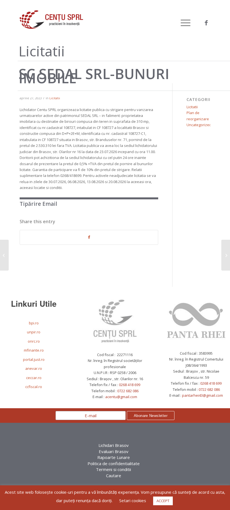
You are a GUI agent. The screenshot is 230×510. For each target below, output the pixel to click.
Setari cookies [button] (132, 500)
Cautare (113, 475)
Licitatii (54, 98)
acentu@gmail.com (121, 396)
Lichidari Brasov (113, 445)
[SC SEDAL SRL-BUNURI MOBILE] (225, 255)
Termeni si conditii (113, 469)
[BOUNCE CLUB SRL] (4, 255)
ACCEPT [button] (163, 500)
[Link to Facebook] (206, 23)
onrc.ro (34, 341)
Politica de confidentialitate (114, 463)
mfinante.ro (34, 350)
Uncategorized (199, 124)
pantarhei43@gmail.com (202, 395)
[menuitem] (182, 22)
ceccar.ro (34, 377)
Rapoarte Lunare (113, 457)
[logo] (51, 22)
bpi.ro (34, 323)
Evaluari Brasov (113, 451)
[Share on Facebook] (89, 237)
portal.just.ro (34, 359)
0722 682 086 (128, 390)
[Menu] (182, 22)
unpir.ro (33, 331)
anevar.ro (33, 368)
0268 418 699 (129, 384)
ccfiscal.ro (33, 386)
